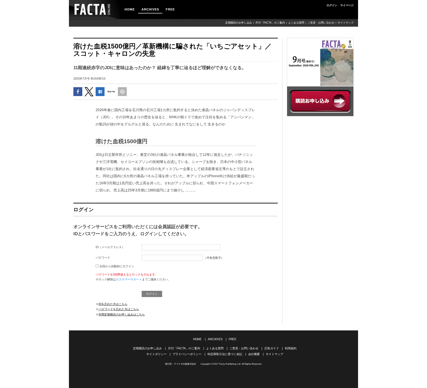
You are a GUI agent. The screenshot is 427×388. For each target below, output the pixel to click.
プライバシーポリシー (187, 354)
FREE (170, 9)
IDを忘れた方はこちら (113, 304)
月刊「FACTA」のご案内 (270, 22)
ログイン (331, 5)
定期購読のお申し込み (238, 22)
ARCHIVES (150, 9)
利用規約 (290, 348)
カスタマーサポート (129, 279)
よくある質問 (296, 22)
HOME (130, 9)
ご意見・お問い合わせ (321, 22)
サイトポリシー (156, 354)
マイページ (347, 5)
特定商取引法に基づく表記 (224, 354)
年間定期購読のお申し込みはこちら (122, 314)
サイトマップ (346, 22)
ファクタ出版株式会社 (185, 364)
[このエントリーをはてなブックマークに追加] (100, 91)
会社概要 (254, 354)
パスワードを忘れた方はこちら (119, 309)
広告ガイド (271, 348)
